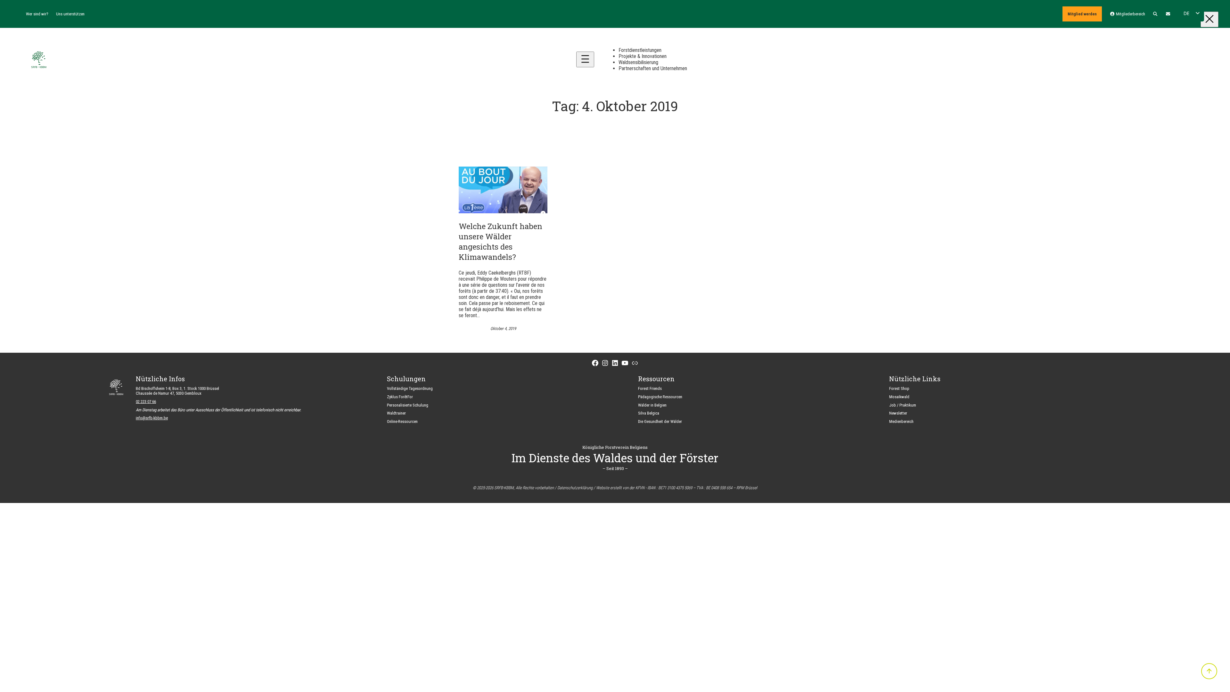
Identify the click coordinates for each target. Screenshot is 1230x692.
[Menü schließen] (1209, 19)
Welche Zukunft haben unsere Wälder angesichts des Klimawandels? (500, 241)
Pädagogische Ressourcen (660, 396)
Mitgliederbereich (1130, 14)
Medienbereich (901, 421)
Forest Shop (899, 388)
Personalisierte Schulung (407, 405)
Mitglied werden (1082, 14)
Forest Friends (650, 388)
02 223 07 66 (146, 401)
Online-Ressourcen (402, 421)
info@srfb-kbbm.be (152, 418)
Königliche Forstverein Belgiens (615, 447)
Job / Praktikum (902, 405)
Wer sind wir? (37, 14)
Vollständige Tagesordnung (410, 388)
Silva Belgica (648, 413)
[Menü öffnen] (585, 59)
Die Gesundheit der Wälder (660, 421)
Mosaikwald (899, 396)
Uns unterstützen (70, 14)
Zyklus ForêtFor (400, 396)
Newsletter (898, 413)
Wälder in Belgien (652, 405)
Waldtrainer (396, 413)
